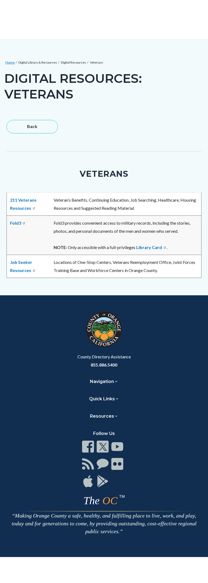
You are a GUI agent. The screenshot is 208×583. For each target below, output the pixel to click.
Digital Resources (73, 62)
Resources (102, 416)
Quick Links (102, 398)
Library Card (149, 247)
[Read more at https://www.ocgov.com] (104, 329)
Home (10, 62)
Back (32, 126)
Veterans (96, 62)
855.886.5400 (104, 364)
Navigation (102, 381)
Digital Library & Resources (37, 62)
